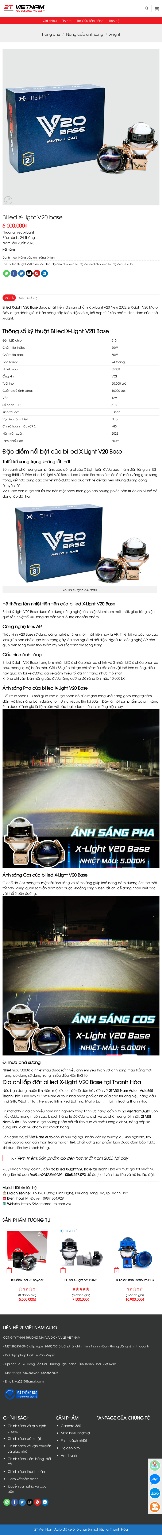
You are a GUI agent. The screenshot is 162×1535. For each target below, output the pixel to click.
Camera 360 (71, 1425)
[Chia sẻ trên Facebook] (14, 273)
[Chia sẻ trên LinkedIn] (44, 273)
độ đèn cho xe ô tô (65, 264)
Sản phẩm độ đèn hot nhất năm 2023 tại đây (83, 1157)
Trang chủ (51, 34)
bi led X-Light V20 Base (24, 264)
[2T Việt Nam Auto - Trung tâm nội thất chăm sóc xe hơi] (24, 8)
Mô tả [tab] (9, 298)
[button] (146, 8)
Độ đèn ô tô (70, 1448)
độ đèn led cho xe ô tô (95, 264)
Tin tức (67, 20)
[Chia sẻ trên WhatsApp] (6, 273)
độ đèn (45, 264)
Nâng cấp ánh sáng (84, 34)
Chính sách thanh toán (26, 1471)
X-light (114, 34)
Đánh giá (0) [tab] (27, 298)
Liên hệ (114, 20)
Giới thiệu (50, 20)
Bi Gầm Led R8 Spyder (27, 1280)
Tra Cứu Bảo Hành (90, 20)
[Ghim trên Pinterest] (36, 273)
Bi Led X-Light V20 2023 (81, 1280)
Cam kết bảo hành (23, 1478)
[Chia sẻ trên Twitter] (21, 273)
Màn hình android (75, 1433)
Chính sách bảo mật (24, 1438)
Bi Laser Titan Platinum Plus (135, 1280)
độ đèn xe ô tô (123, 264)
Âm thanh (69, 1455)
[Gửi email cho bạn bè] (29, 273)
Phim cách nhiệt (74, 1440)
